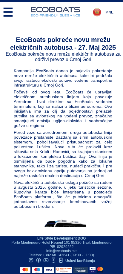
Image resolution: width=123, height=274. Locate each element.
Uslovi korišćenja (80, 261)
